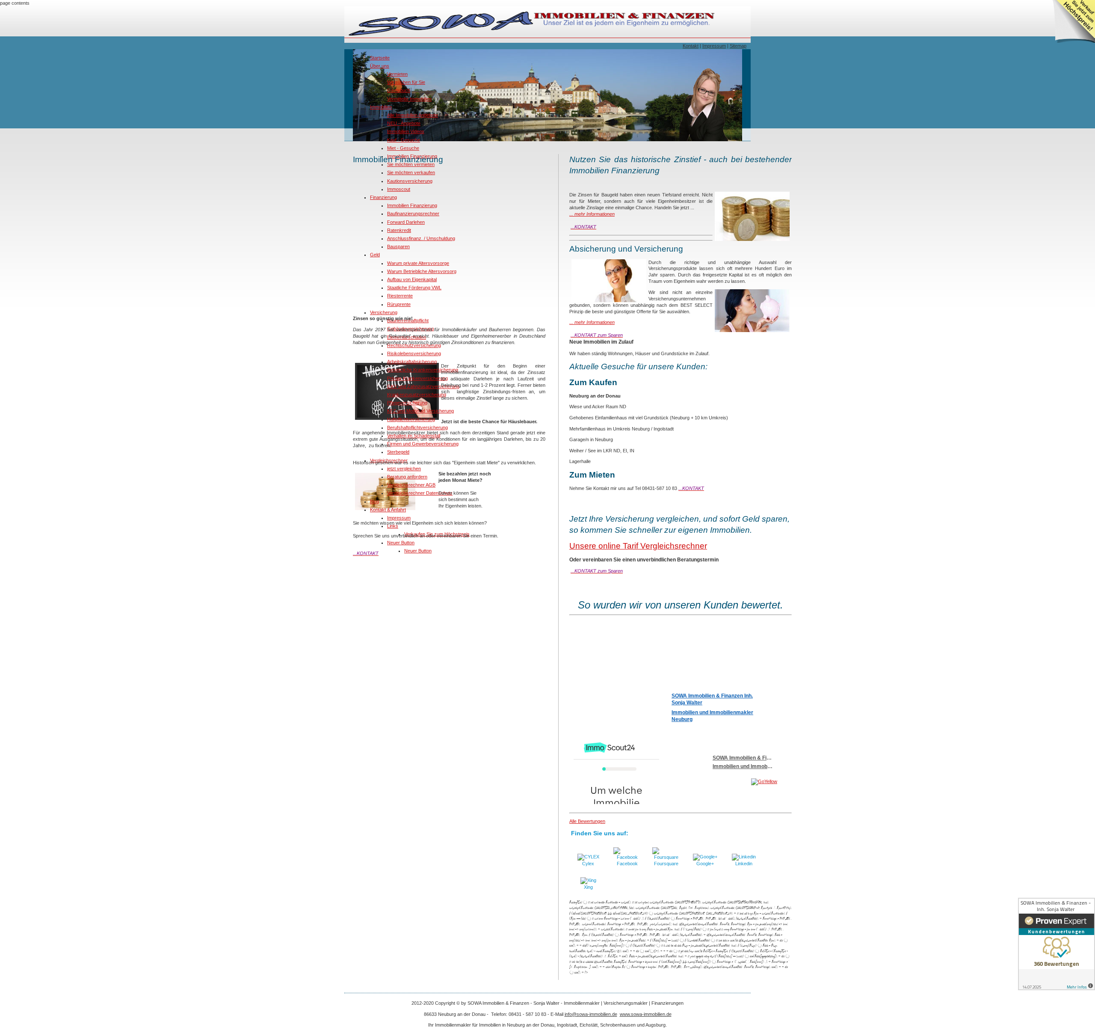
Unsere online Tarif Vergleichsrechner (638, 545)
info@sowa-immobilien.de (591, 1014)
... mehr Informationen (592, 214)
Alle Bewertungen (587, 821)
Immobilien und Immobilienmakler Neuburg (712, 715)
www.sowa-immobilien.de (646, 1014)
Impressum (714, 45)
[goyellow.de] (726, 781)
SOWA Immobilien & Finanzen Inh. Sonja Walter (712, 699)
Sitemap (738, 45)
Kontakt (690, 45)
